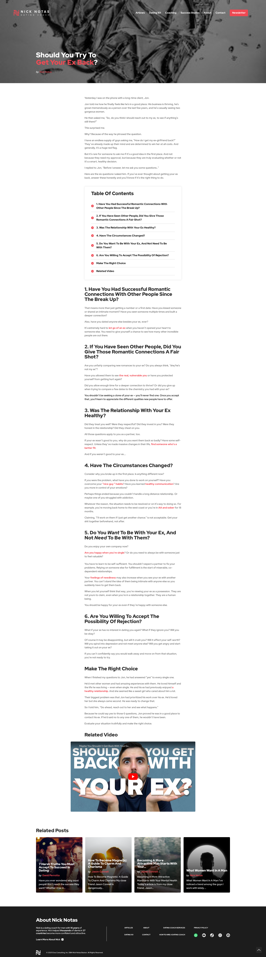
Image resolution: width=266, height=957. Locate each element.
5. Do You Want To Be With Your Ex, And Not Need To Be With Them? (131, 245)
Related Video (105, 271)
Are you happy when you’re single (104, 552)
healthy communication (159, 483)
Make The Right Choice (111, 263)
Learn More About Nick (48, 939)
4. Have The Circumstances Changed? (120, 235)
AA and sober (166, 507)
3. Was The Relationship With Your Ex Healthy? (126, 227)
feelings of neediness (103, 577)
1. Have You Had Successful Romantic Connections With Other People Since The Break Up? (131, 206)
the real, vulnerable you (133, 375)
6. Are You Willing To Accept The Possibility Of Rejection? (132, 255)
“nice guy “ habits (112, 483)
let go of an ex (117, 327)
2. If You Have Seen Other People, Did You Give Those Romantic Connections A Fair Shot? (130, 217)
